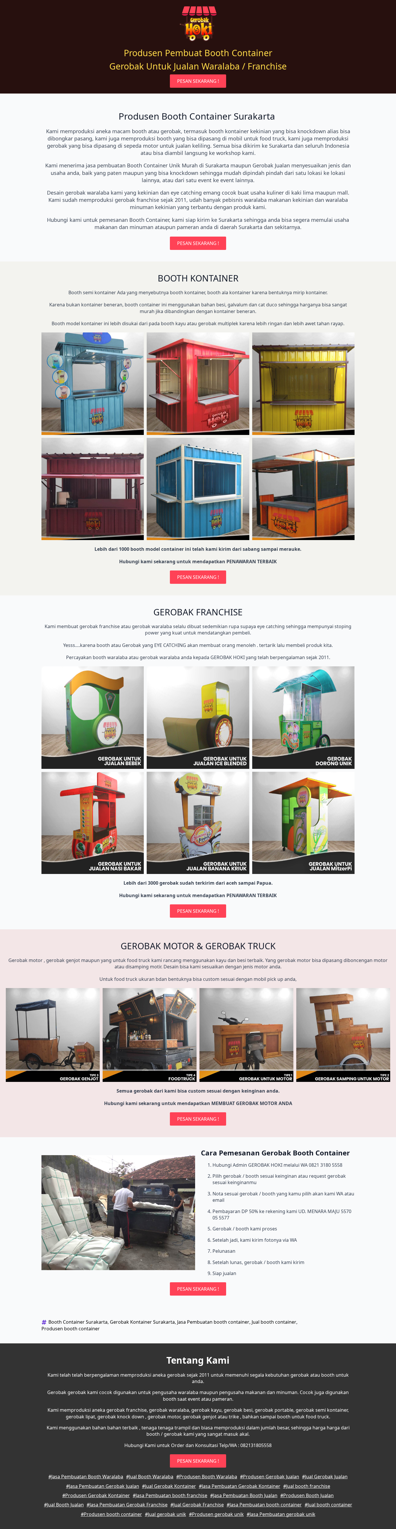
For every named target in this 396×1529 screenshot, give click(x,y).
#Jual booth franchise (306, 1486)
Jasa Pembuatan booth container (213, 1322)
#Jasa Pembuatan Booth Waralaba (85, 1476)
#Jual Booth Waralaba (149, 1476)
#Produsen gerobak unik (216, 1514)
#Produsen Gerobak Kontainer (96, 1495)
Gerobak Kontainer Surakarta (142, 1322)
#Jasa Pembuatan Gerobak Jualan (102, 1486)
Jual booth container (274, 1322)
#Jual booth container (328, 1504)
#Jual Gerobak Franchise (197, 1504)
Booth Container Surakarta (78, 1322)
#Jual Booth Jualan (64, 1504)
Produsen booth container (70, 1328)
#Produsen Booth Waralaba (206, 1476)
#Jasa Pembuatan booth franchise (170, 1495)
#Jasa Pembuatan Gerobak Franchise (127, 1504)
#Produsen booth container (111, 1514)
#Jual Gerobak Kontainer (169, 1486)
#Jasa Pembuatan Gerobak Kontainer (239, 1486)
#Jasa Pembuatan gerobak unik (281, 1514)
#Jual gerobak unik (165, 1514)
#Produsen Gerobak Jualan (269, 1476)
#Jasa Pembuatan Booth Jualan (243, 1495)
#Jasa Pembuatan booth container (264, 1504)
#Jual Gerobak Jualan (325, 1476)
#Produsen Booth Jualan (307, 1495)
